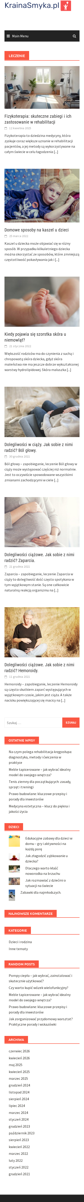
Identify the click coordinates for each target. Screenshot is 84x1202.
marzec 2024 (18, 1112)
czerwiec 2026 (19, 1051)
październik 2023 (21, 1133)
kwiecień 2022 (19, 1146)
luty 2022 (16, 1160)
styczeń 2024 (18, 1119)
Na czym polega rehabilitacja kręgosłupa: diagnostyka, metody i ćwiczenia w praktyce (40, 757)
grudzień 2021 (19, 1174)
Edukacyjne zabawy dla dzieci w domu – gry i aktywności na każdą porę (48, 843)
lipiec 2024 (17, 1105)
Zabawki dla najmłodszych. (40, 892)
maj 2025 (15, 1064)
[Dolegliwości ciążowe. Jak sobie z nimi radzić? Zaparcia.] (42, 521)
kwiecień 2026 (19, 1058)
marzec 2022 (18, 1153)
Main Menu (20, 36)
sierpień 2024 (19, 1099)
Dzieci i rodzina (20, 942)
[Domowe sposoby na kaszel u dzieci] (42, 195)
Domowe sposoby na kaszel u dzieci (36, 230)
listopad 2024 (19, 1092)
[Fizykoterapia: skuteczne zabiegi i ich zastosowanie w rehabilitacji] (42, 87)
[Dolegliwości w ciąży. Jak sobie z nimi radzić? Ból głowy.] (42, 411)
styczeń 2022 (18, 1167)
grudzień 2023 (19, 1126)
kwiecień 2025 (19, 1071)
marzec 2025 (18, 1078)
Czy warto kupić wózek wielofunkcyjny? (38, 987)
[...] (56, 151)
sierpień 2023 (19, 1140)
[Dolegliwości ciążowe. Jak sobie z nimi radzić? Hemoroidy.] (42, 632)
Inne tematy (18, 948)
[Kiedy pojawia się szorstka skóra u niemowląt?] (42, 301)
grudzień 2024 (19, 1085)
